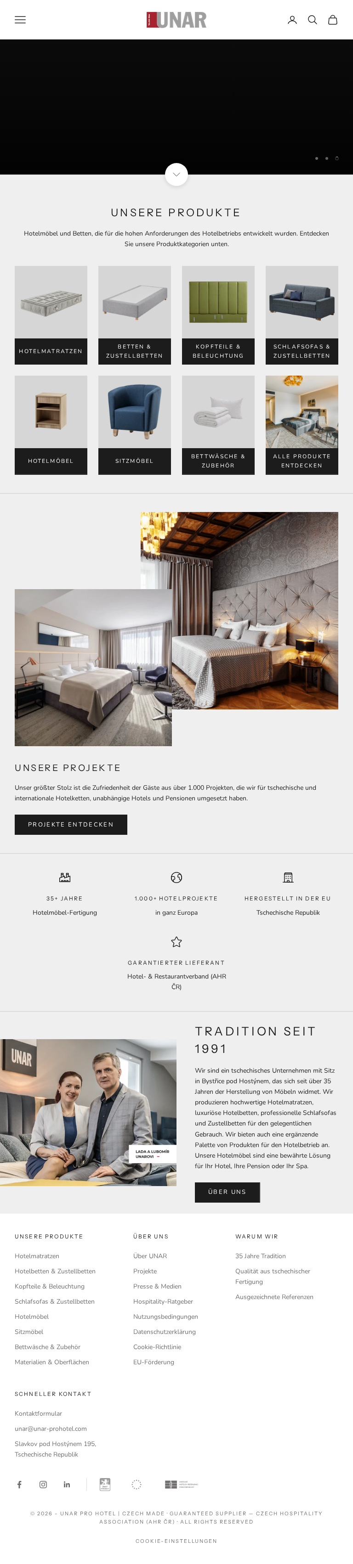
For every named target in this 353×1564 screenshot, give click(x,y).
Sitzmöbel (134, 461)
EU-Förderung (153, 1362)
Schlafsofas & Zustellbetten (301, 351)
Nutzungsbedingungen (165, 1316)
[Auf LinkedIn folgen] (67, 1484)
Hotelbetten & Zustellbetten (55, 1271)
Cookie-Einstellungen (176, 1541)
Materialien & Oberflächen (52, 1362)
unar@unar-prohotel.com (51, 1428)
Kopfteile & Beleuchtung (219, 351)
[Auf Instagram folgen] (43, 1484)
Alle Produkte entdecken (302, 461)
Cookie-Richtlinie (157, 1347)
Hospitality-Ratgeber (163, 1301)
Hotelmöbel (51, 461)
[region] (176, 106)
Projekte (145, 1271)
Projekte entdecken (71, 825)
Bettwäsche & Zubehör (218, 461)
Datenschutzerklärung (164, 1332)
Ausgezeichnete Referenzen (274, 1297)
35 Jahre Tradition (260, 1256)
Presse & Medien (157, 1286)
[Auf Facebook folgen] (19, 1484)
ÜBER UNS (227, 1192)
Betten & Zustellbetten (134, 351)
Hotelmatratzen (51, 351)
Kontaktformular (38, 1413)
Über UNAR (150, 1256)
